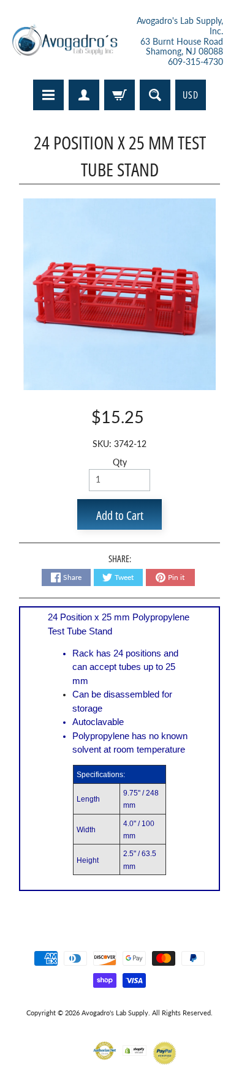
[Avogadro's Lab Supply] (65, 41)
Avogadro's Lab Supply (115, 1013)
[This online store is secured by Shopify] (134, 1048)
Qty (120, 462)
